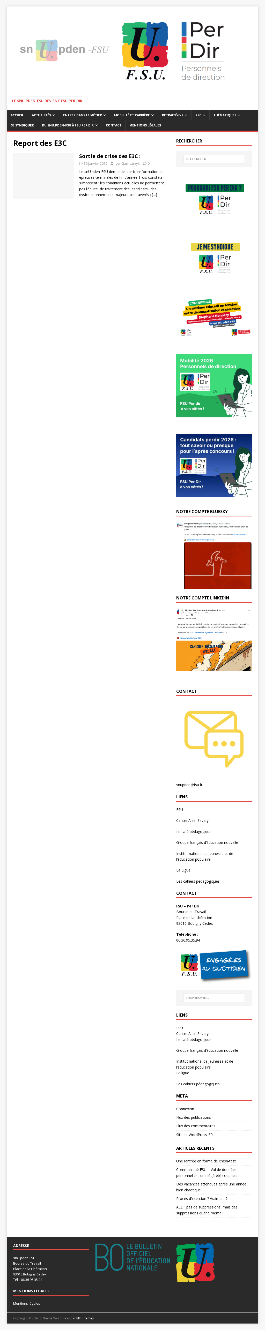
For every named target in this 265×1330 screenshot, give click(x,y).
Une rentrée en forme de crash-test (206, 1161)
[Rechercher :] (214, 159)
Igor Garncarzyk (127, 163)
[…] (154, 194)
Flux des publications (193, 1117)
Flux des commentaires (195, 1125)
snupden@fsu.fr (189, 784)
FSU (179, 809)
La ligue (182, 1072)
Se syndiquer (22, 125)
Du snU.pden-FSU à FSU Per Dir (68, 125)
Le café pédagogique (193, 831)
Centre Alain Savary (192, 820)
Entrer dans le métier (82, 115)
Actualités (41, 115)
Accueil (17, 115)
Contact (113, 125)
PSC (198, 115)
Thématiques (225, 115)
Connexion (185, 1108)
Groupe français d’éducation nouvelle (207, 842)
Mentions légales (145, 125)
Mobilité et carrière (132, 115)
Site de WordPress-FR (194, 1134)
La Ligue (183, 870)
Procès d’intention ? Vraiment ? (201, 1198)
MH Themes (85, 1318)
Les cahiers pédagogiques (198, 881)
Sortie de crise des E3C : (110, 156)
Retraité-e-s (172, 115)
